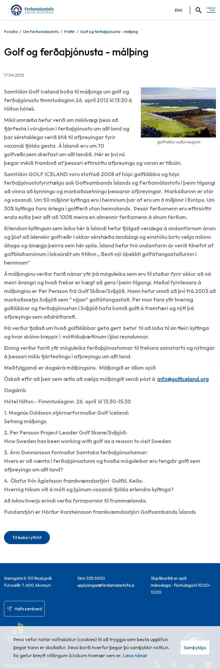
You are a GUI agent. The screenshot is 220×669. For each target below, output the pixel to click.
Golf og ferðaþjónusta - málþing (109, 31)
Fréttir (69, 31)
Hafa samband (28, 608)
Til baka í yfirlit (27, 537)
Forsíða (11, 31)
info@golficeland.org (183, 379)
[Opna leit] (196, 10)
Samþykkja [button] (195, 647)
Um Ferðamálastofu (41, 31)
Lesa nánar (135, 655)
